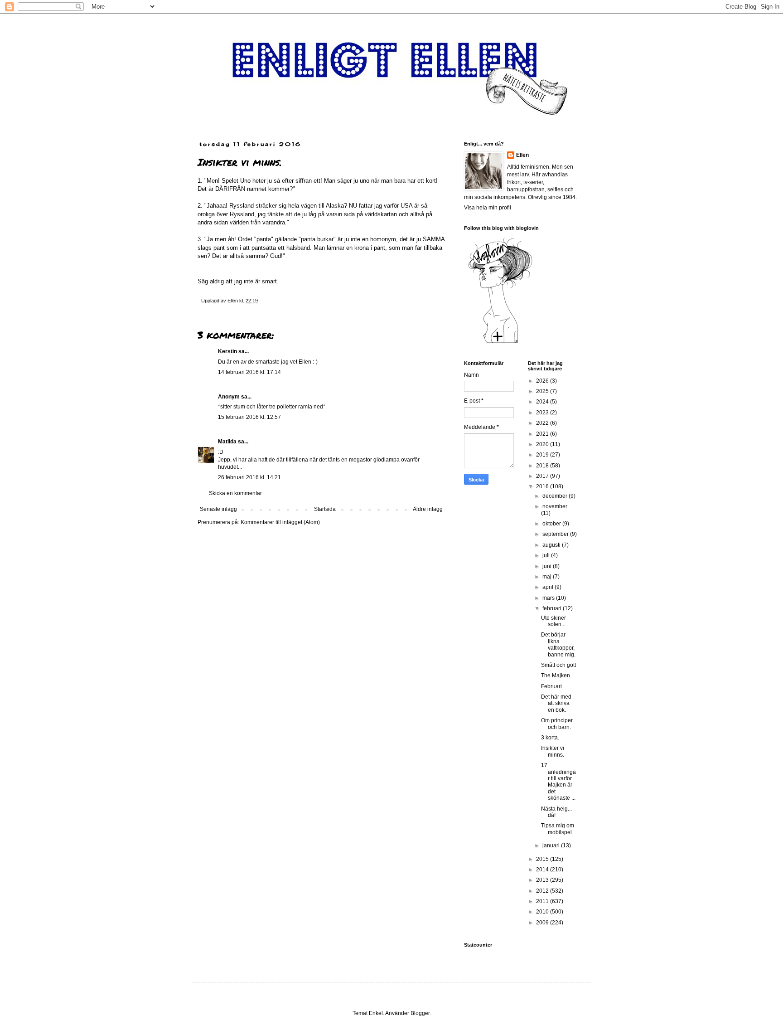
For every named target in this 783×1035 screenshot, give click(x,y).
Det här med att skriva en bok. (556, 703)
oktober (552, 523)
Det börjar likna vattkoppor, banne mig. (558, 644)
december (555, 496)
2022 (543, 423)
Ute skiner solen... (553, 621)
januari (551, 845)
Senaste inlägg (218, 509)
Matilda (227, 441)
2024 (543, 401)
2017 (543, 476)
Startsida (325, 509)
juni (547, 566)
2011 (543, 901)
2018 (543, 465)
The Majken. (556, 675)
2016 (543, 486)
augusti (552, 545)
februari (552, 608)
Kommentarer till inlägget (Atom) (280, 522)
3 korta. (550, 737)
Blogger (420, 1013)
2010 (543, 912)
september (556, 534)
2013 (543, 880)
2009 (543, 922)
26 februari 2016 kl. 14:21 (249, 477)
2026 (543, 381)
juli (546, 555)
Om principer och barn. (557, 723)
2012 (543, 891)
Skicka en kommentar (235, 493)
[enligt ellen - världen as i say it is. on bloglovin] (500, 343)
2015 (543, 859)
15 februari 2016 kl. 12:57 (249, 417)
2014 (543, 869)
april (548, 587)
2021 (543, 434)
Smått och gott (558, 665)
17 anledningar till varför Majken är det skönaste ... (558, 781)
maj (547, 576)
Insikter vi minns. (552, 751)
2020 (543, 444)
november (554, 506)
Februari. (552, 686)
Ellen (522, 155)
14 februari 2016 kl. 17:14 (249, 372)
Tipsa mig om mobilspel (557, 828)
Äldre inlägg (428, 509)
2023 (543, 412)
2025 (543, 391)
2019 (543, 455)
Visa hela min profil (487, 207)
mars (549, 598)
